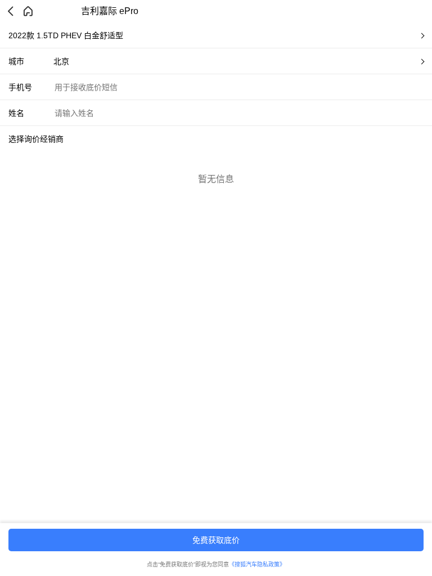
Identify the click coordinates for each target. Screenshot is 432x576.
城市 (16, 61)
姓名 (16, 113)
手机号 (20, 87)
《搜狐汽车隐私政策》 (257, 564)
